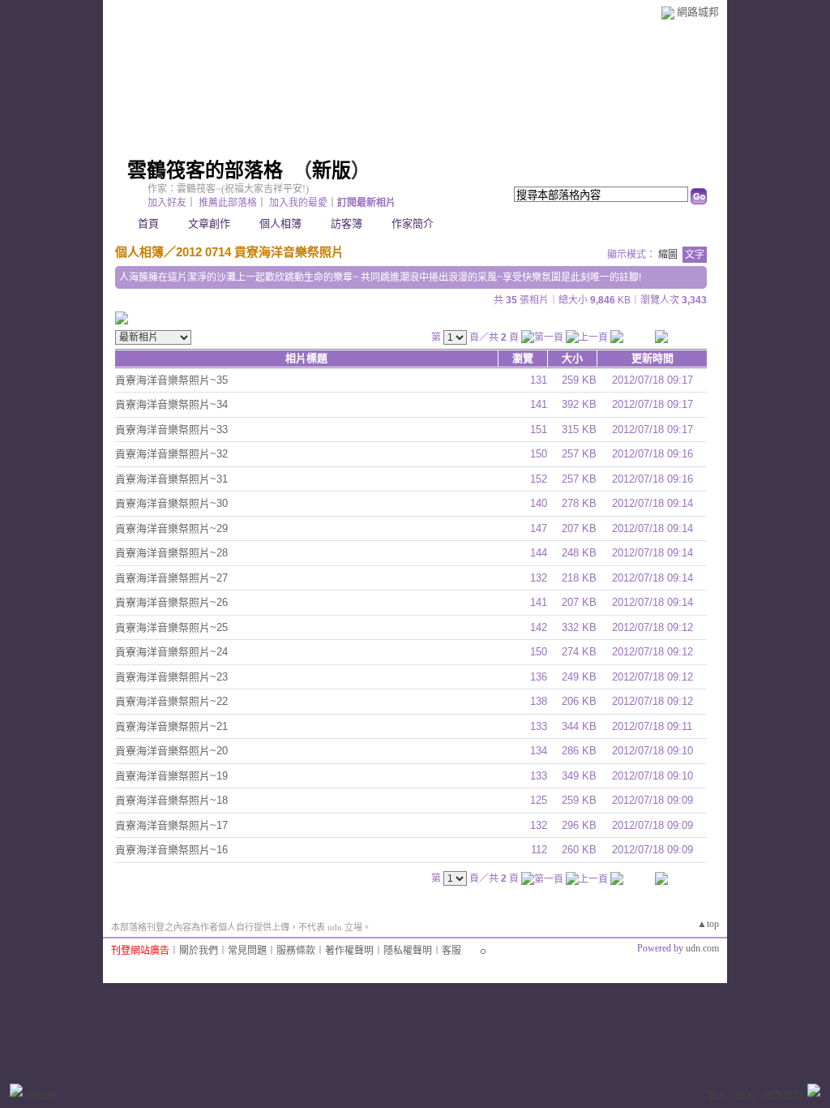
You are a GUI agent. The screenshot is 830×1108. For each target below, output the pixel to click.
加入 (745, 1096)
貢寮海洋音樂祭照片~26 (171, 602)
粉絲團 (41, 1096)
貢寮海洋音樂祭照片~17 (171, 825)
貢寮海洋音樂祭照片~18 (171, 800)
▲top (708, 924)
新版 (331, 170)
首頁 (148, 223)
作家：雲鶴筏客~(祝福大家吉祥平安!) (228, 189)
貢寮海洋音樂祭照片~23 (171, 677)
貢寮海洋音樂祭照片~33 (171, 429)
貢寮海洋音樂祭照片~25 (171, 627)
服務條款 (295, 950)
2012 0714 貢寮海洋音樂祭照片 (260, 252)
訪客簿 (346, 223)
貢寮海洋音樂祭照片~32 (171, 454)
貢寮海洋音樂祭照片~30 (171, 503)
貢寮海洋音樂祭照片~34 (171, 404)
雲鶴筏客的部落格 (205, 170)
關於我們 (198, 950)
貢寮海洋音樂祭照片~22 (171, 701)
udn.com (702, 948)
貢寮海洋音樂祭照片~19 (171, 776)
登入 (717, 1096)
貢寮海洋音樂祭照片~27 (171, 578)
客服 (451, 950)
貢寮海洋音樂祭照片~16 (171, 850)
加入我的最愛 (298, 202)
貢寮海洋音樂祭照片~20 (171, 751)
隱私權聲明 (407, 950)
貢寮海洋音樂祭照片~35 (171, 380)
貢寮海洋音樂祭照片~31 (171, 479)
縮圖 (668, 254)
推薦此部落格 (228, 202)
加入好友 (167, 202)
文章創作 (209, 223)
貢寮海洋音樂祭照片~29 (171, 528)
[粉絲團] (16, 1090)
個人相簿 (280, 223)
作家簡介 (412, 223)
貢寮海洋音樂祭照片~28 (171, 553)
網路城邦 (698, 12)
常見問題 (247, 950)
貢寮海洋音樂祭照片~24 (171, 652)
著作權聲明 (349, 950)
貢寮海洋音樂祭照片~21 (171, 726)
